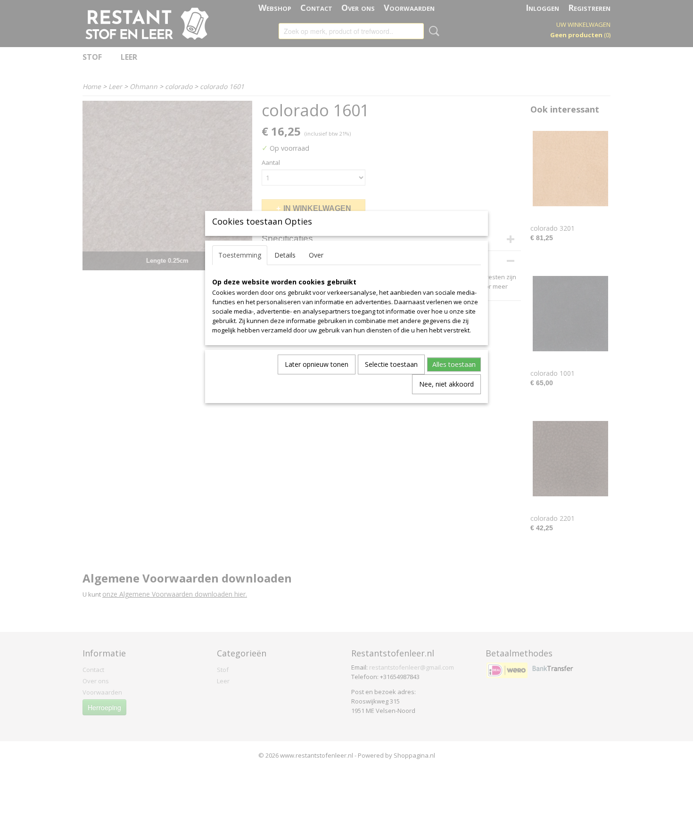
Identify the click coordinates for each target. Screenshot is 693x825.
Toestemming (239, 255)
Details (285, 255)
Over (316, 255)
